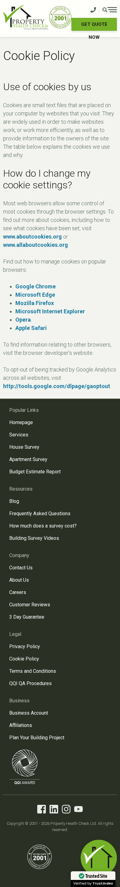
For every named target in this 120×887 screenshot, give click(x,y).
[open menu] (109, 10)
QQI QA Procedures (30, 683)
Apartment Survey (28, 459)
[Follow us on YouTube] (78, 810)
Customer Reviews (29, 605)
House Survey (24, 447)
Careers (17, 592)
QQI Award (25, 767)
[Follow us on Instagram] (66, 810)
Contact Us (21, 568)
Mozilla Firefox (34, 303)
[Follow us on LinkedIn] (54, 810)
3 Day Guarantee (26, 617)
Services (18, 435)
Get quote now (94, 26)
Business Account (28, 713)
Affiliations (20, 725)
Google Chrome (35, 286)
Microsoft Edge (35, 294)
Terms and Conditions (32, 671)
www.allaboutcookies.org (35, 245)
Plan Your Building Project (36, 738)
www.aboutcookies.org (32, 236)
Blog (14, 501)
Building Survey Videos (34, 538)
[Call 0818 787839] (93, 10)
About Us (19, 580)
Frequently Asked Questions (39, 513)
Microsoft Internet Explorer (50, 311)
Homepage (21, 422)
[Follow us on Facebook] (41, 810)
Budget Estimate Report (35, 472)
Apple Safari (31, 328)
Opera (23, 319)
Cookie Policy (24, 659)
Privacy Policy (24, 646)
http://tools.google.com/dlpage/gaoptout (56, 386)
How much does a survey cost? (43, 526)
